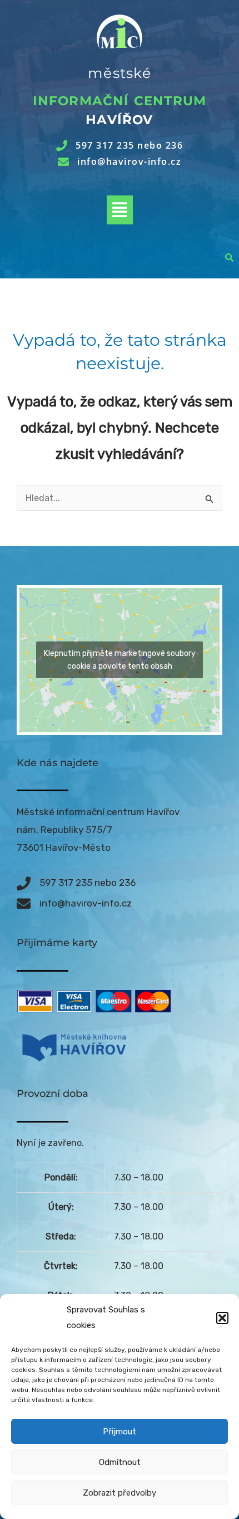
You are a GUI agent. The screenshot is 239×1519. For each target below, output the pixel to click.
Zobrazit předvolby (119, 1493)
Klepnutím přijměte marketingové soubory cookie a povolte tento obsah (120, 660)
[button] (222, 1318)
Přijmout (119, 1432)
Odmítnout (120, 1462)
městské (119, 73)
